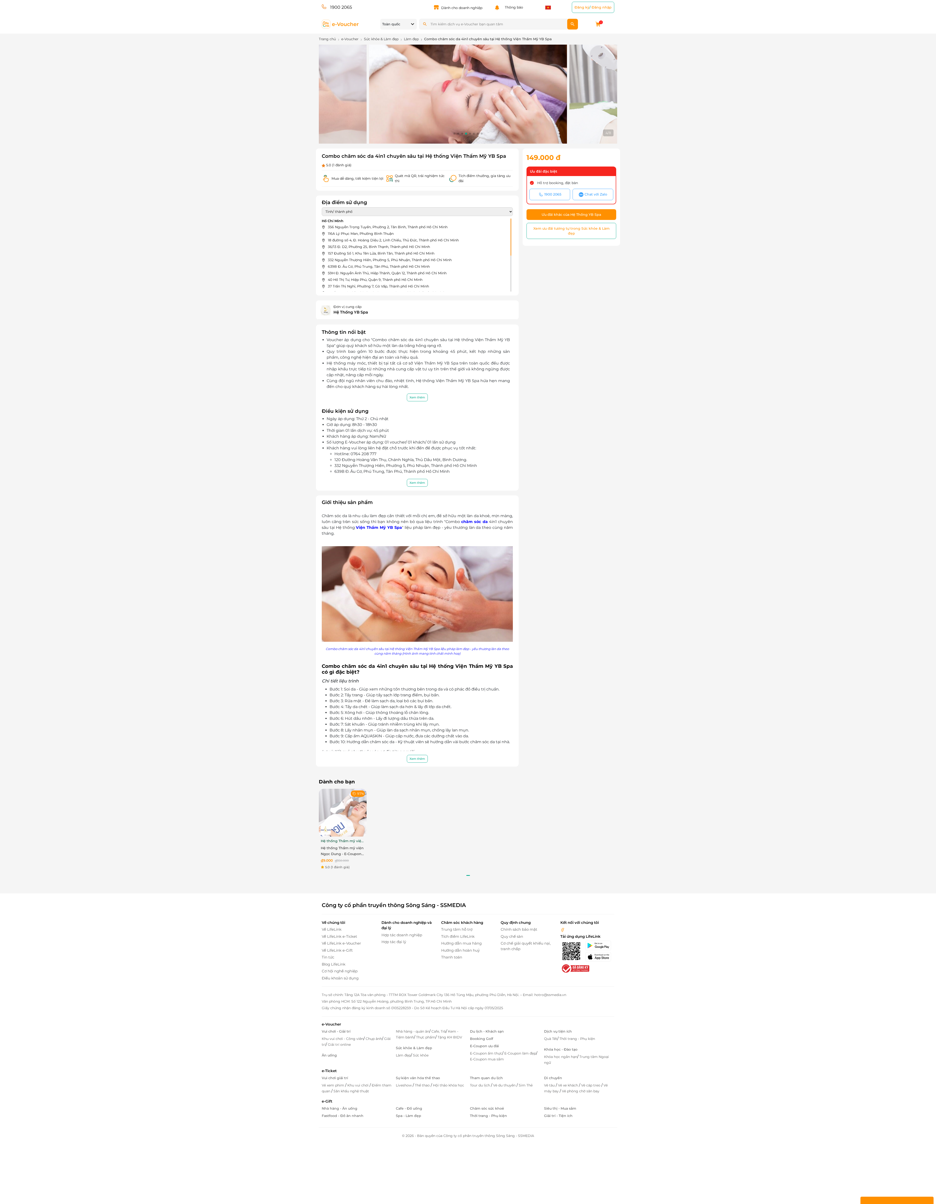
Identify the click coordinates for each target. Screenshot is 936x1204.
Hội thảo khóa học (448, 1085)
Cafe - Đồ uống (409, 1108)
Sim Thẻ (526, 1085)
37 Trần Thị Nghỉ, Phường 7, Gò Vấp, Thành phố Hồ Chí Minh (378, 286)
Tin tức (328, 957)
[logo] (340, 23)
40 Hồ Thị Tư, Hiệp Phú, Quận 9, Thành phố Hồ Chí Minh (375, 279)
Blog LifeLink (333, 964)
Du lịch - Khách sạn (487, 1031)
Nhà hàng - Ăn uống (339, 1108)
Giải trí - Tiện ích (558, 1116)
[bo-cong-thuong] (575, 968)
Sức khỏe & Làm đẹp (414, 1048)
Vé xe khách (568, 1085)
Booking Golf (481, 1038)
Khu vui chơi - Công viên (342, 1038)
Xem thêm (417, 397)
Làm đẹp (403, 1055)
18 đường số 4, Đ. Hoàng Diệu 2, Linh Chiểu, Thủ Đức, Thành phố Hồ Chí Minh (393, 240)
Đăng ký (582, 7)
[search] (572, 24)
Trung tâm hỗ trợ (456, 929)
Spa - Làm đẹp (408, 1116)
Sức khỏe (421, 1055)
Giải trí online (339, 1044)
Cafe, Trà (438, 1031)
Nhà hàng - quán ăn (412, 1031)
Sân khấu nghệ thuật (351, 1091)
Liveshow (404, 1085)
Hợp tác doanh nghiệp (401, 935)
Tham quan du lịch (486, 1078)
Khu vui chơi (358, 1085)
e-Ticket (329, 1070)
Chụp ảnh (374, 1038)
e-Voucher (331, 1024)
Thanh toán (451, 957)
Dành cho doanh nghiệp (461, 8)
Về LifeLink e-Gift (337, 950)
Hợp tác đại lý (393, 941)
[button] (454, 134)
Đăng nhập (602, 7)
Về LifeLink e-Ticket (339, 936)
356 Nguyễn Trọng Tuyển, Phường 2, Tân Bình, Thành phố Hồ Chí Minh (388, 227)
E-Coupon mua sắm (487, 1059)
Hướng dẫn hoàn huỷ (460, 950)
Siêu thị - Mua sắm (560, 1108)
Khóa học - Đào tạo (560, 1049)
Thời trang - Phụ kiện (577, 1038)
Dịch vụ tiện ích (558, 1031)
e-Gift (327, 1101)
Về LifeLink (331, 929)
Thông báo (513, 7)
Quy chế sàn (512, 936)
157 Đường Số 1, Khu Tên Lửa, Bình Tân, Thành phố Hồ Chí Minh (381, 253)
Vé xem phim (333, 1085)
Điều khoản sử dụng (340, 978)
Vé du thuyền (505, 1085)
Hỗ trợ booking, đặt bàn (557, 183)
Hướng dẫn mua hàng (461, 943)
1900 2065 (341, 7)
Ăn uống (329, 1055)
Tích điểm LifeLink (458, 936)
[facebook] (562, 929)
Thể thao (423, 1085)
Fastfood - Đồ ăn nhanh (342, 1116)
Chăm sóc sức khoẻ (487, 1108)
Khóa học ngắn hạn (560, 1057)
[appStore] (599, 956)
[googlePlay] (599, 945)
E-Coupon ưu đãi (484, 1046)
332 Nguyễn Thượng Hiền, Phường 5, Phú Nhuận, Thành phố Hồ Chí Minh (390, 260)
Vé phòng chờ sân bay (580, 1091)
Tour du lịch (480, 1085)
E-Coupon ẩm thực (486, 1053)
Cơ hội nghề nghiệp (340, 971)
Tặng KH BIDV (450, 1037)
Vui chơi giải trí (335, 1078)
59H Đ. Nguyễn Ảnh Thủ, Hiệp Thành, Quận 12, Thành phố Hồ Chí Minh (387, 273)
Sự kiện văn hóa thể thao (418, 1078)
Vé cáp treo (591, 1085)
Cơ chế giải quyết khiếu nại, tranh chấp (526, 946)
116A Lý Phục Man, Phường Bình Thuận (361, 233)
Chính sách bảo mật (519, 929)
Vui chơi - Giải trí (336, 1031)
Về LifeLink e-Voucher (341, 943)
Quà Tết (550, 1038)
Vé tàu (550, 1085)
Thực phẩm (425, 1037)
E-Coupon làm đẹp (520, 1053)
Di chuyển (553, 1078)
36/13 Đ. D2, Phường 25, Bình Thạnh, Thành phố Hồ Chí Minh (379, 247)
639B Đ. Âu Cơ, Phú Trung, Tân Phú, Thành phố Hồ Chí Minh (379, 266)
